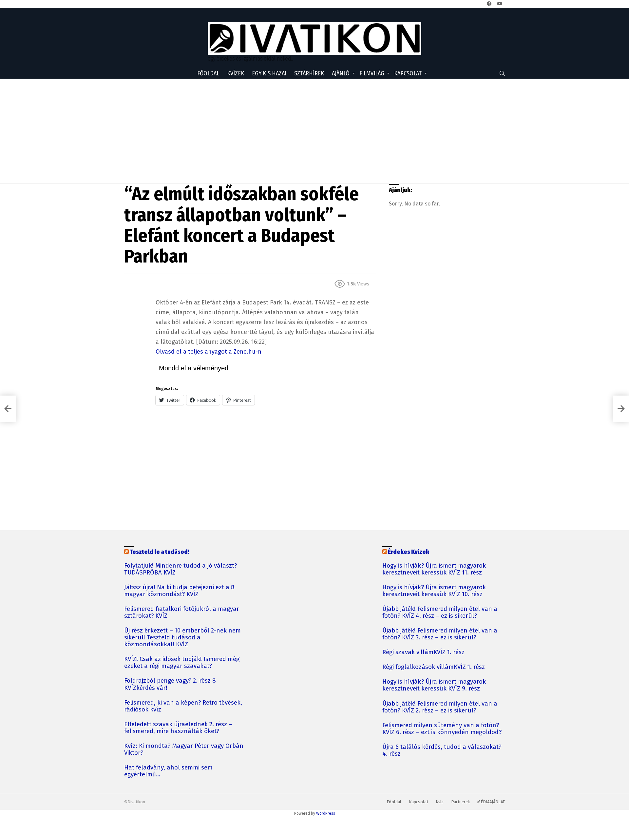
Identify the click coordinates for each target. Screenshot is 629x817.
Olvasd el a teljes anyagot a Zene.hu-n (208, 351)
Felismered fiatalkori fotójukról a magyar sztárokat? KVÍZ (181, 612)
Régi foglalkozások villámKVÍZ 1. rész (433, 667)
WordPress (325, 813)
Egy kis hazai (269, 73)
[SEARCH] (502, 73)
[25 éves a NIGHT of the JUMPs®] (8, 409)
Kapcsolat (408, 73)
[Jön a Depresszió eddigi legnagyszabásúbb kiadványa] (621, 409)
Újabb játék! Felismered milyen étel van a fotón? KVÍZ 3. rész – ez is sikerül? (439, 634)
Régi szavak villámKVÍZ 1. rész (423, 652)
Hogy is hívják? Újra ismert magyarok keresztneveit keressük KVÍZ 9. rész (434, 685)
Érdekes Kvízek (408, 551)
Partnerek (460, 801)
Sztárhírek (309, 73)
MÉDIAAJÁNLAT (491, 801)
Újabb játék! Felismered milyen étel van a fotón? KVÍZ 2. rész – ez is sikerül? (439, 707)
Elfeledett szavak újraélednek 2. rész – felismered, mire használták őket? (178, 728)
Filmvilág (371, 73)
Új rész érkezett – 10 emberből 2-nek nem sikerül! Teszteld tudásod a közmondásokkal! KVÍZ (182, 637)
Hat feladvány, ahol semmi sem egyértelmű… (168, 771)
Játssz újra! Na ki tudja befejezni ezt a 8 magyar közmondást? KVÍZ (179, 591)
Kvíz (440, 801)
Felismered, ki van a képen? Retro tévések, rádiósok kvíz (183, 706)
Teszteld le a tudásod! (159, 551)
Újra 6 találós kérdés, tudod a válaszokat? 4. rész (441, 750)
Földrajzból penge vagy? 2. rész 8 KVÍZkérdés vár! (170, 684)
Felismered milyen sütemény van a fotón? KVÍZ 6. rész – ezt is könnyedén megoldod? (442, 729)
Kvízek (235, 73)
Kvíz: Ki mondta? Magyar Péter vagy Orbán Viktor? (183, 749)
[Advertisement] (314, 131)
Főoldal (208, 73)
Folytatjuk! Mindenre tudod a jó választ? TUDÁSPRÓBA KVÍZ (180, 569)
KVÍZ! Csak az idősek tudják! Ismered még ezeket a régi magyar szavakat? (181, 663)
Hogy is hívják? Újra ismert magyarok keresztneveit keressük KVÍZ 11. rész (434, 569)
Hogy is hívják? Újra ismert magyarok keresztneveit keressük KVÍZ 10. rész (434, 591)
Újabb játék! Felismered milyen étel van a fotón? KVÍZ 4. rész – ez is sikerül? (439, 612)
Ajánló (341, 73)
